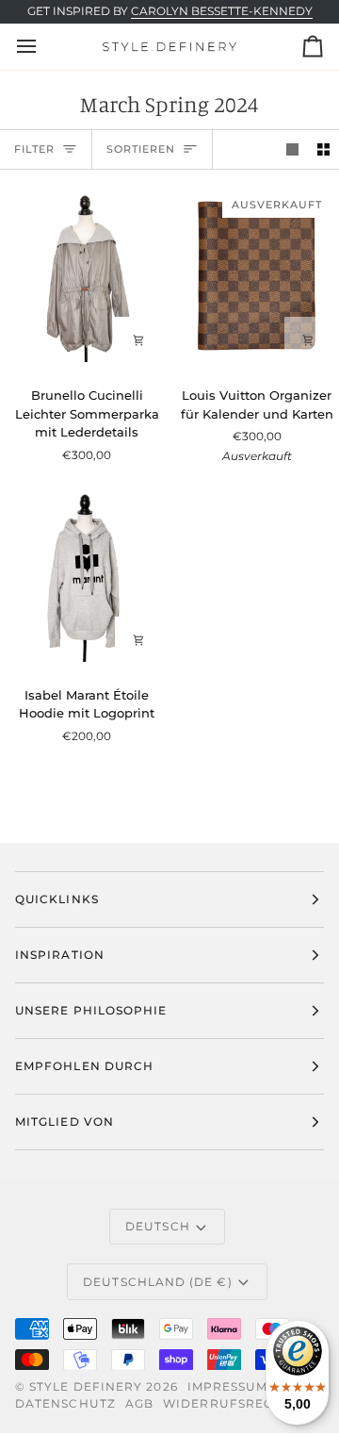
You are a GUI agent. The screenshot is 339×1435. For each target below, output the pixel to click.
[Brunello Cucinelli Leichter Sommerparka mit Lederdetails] (85, 277)
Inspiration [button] (60, 955)
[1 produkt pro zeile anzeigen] (292, 149)
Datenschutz (65, 1403)
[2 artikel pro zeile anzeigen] (323, 149)
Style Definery (85, 1386)
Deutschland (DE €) (157, 1282)
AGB (139, 1403)
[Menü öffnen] (43, 46)
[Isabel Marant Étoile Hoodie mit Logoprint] (85, 576)
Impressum (227, 1386)
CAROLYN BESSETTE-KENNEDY (222, 11)
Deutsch (157, 1226)
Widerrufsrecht (227, 1403)
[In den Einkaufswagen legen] (138, 340)
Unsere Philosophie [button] (91, 1010)
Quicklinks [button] (57, 899)
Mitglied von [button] (64, 1121)
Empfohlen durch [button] (84, 1066)
